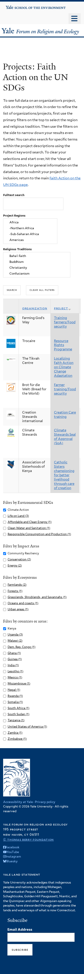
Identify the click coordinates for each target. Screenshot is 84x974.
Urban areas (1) (18, 609)
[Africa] (30, 222)
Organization (34, 308)
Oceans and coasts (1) (23, 603)
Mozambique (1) (19, 683)
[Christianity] (36, 268)
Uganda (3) (15, 634)
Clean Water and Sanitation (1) (29, 528)
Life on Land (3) (18, 516)
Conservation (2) (19, 559)
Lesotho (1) (15, 671)
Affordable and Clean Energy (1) (30, 522)
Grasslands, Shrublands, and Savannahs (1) (37, 597)
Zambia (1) (15, 732)
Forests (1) (15, 591)
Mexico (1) (15, 677)
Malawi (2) (15, 640)
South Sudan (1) (18, 714)
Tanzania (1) (16, 720)
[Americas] (30, 240)
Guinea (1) (15, 659)
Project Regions (14, 215)
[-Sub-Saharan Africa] (30, 234)
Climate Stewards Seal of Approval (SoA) (65, 436)
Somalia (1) (15, 702)
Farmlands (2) (17, 584)
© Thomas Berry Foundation (28, 839)
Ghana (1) (14, 653)
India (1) (13, 665)
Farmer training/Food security (65, 389)
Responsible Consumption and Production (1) (39, 534)
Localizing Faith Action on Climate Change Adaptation (63, 367)
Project (61, 308)
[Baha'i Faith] (36, 256)
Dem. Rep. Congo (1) (21, 647)
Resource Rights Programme (63, 345)
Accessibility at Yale (18, 802)
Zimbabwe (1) (17, 738)
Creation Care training (65, 414)
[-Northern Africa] (30, 228)
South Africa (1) (18, 708)
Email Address (19, 929)
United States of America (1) (27, 726)
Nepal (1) (14, 690)
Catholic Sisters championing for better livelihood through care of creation (64, 475)
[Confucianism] (36, 273)
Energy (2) (15, 565)
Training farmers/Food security (64, 322)
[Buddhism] (36, 262)
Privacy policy (45, 802)
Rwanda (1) (15, 696)
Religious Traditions (17, 249)
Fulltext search (13, 195)
